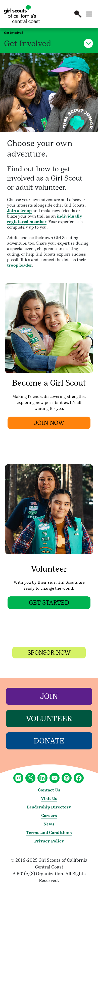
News (49, 824)
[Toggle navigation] (89, 14)
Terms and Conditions (49, 832)
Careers (49, 815)
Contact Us (49, 790)
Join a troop (19, 210)
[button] (78, 14)
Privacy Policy (49, 841)
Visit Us (49, 798)
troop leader (19, 265)
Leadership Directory (49, 807)
